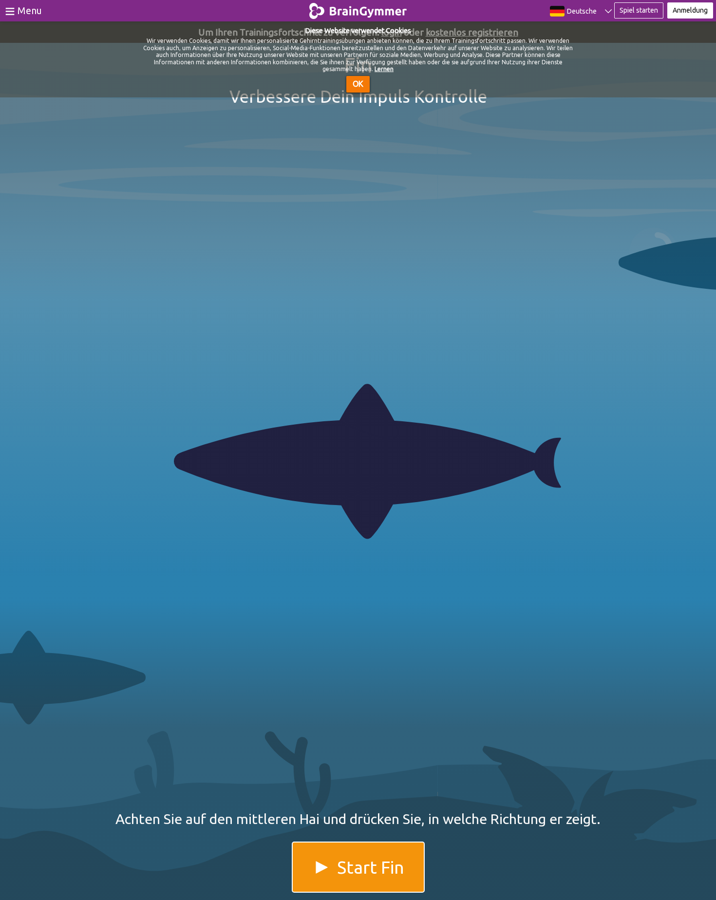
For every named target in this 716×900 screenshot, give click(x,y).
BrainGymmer (358, 8)
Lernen (384, 69)
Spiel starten (639, 10)
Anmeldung (690, 10)
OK (358, 83)
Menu (30, 10)
